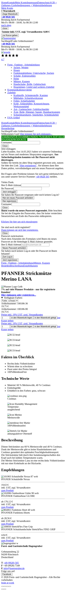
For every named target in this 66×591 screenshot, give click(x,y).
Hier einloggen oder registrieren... (18, 295)
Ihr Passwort (7, 188)
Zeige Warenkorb (9, 14)
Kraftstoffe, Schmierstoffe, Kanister (31, 95)
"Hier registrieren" (28, 165)
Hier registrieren (9, 201)
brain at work (7, 582)
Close (5, 146)
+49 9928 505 (42, 176)
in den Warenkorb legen (21, 318)
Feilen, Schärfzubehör (24, 101)
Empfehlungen (30, 265)
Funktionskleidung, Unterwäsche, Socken (34, 73)
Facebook (6, 574)
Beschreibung (16, 265)
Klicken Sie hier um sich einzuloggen (19, 221)
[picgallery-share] (5, 586)
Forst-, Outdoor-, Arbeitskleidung (23, 64)
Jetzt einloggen (9, 192)
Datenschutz (43, 2)
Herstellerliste (7, 128)
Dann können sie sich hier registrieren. (19, 230)
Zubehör (11, 92)
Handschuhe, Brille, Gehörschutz (30, 84)
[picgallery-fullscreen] (7, 586)
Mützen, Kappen (22, 81)
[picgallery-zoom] (10, 586)
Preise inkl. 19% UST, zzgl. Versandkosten (22, 314)
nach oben (6, 25)
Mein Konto (21, 2)
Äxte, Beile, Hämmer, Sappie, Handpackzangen (37, 112)
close (4, 28)
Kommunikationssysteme (19, 89)
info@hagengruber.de (14, 568)
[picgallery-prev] (2, 589)
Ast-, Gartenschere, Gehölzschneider (31, 109)
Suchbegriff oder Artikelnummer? (17, 41)
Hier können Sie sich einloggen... (36, 134)
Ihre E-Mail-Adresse (11, 185)
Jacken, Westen (21, 67)
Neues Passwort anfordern (14, 248)
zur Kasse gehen (9, 35)
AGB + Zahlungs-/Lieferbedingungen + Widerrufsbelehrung (29, 4)
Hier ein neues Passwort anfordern (17, 198)
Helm (16, 78)
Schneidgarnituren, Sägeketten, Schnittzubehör (36, 114)
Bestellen (5, 265)
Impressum (32, 2)
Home (4, 2)
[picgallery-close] (2, 586)
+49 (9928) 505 (11, 562)
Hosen (17, 70)
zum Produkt (7, 490)
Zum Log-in (7, 257)
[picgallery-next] (5, 589)
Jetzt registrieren (9, 260)
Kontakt (11, 2)
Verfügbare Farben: (13, 297)
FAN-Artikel (13, 117)
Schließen (6, 136)
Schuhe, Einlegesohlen (25, 76)
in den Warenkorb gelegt (45, 318)
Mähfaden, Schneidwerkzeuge (28, 98)
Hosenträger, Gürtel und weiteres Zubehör (34, 87)
